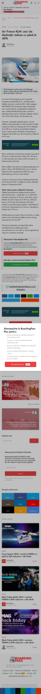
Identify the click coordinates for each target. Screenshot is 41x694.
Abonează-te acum (20, 364)
